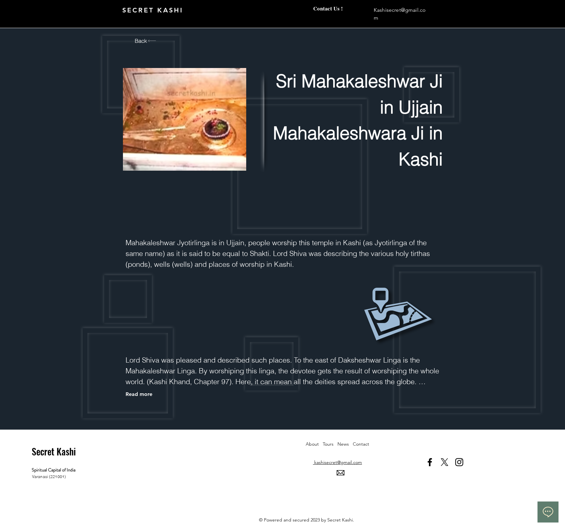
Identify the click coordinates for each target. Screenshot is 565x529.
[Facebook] (429, 462)
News (345, 444)
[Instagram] (459, 462)
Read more (139, 394)
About (314, 444)
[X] (444, 462)
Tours (330, 444)
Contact (361, 444)
